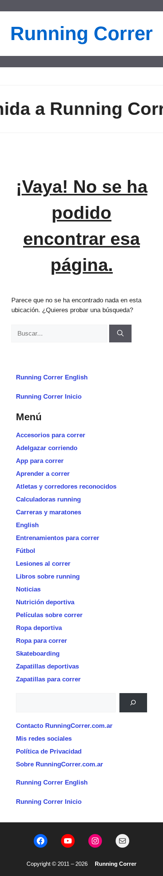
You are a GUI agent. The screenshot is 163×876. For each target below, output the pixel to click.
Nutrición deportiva (45, 602)
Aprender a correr (43, 473)
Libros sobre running (48, 576)
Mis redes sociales (44, 738)
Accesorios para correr (50, 435)
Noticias (28, 589)
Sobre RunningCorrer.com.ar (59, 764)
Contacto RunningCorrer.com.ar (64, 725)
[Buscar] (120, 334)
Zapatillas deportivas (47, 666)
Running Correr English (52, 377)
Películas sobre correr (49, 615)
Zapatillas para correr (48, 679)
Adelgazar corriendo (46, 448)
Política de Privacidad (49, 751)
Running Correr (81, 33)
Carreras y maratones (48, 512)
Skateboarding (38, 653)
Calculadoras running (48, 499)
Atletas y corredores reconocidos (66, 486)
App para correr (40, 460)
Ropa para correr (41, 640)
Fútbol (25, 550)
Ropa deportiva (39, 627)
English (27, 525)
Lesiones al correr (43, 563)
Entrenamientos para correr (57, 538)
